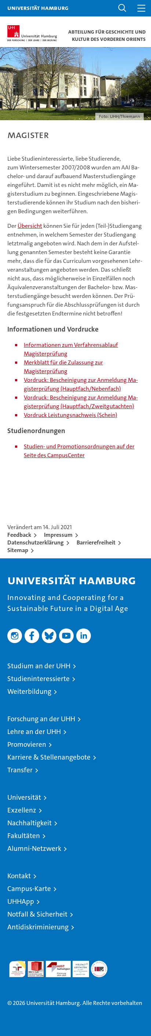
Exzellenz (21, 810)
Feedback (19, 535)
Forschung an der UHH (41, 718)
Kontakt (19, 875)
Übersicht (30, 226)
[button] (122, 8)
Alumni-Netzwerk (34, 848)
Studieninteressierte (38, 678)
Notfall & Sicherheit (37, 914)
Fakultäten (23, 835)
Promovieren (26, 744)
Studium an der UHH (38, 665)
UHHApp (20, 901)
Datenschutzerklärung (35, 542)
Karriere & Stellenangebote (49, 757)
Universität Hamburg (38, 8)
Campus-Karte (29, 888)
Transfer (20, 770)
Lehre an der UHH (34, 731)
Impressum (58, 535)
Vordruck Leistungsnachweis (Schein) (70, 415)
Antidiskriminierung (38, 927)
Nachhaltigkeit (29, 822)
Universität (24, 797)
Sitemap (17, 550)
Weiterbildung (29, 691)
